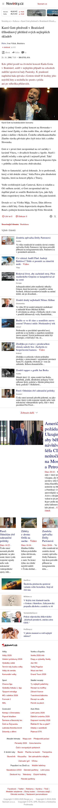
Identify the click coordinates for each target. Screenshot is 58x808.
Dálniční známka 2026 (40, 716)
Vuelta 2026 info (37, 655)
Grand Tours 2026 (38, 674)
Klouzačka (22, 756)
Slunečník (11, 756)
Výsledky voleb (8, 663)
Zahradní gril (23, 761)
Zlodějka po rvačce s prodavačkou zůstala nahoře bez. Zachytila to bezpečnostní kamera (33, 346)
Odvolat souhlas (17, 794)
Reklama (30, 789)
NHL (4, 703)
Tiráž (46, 789)
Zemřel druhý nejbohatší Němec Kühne (35, 300)
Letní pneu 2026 (38, 713)
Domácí (19, 394)
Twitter (21, 789)
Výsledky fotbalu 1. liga (12, 688)
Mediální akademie (14, 791)
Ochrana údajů (43, 791)
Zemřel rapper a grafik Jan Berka (32, 370)
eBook (7, 52)
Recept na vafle (37, 699)
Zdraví (18, 327)
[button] (29, 104)
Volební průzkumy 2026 (12, 659)
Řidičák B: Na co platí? (40, 724)
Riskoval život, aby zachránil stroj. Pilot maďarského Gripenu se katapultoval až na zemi (35, 276)
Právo (4, 43)
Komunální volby (9, 674)
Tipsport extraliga (9, 691)
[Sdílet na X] (55, 216)
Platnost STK (36, 732)
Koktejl (18, 353)
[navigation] (3, 4)
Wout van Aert (37, 670)
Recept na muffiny (38, 688)
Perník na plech (37, 703)
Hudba (18, 241)
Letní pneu (45, 770)
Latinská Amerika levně (12, 728)
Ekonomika (20, 304)
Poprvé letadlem (9, 716)
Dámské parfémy (31, 770)
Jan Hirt (34, 663)
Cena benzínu (35, 743)
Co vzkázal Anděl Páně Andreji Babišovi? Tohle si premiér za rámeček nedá (35, 261)
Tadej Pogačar (37, 667)
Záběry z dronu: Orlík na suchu (25, 536)
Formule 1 (6, 699)
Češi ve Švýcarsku (10, 724)
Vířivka (34, 761)
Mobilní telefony (38, 765)
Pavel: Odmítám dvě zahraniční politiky (35, 390)
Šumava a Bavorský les (12, 720)
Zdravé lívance (37, 691)
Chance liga (7, 684)
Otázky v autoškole (39, 728)
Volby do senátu (9, 670)
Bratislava (24, 224)
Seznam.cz (42, 4)
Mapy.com (27, 739)
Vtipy (18, 268)
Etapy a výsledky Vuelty (41, 659)
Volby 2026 (7, 655)
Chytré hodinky (39, 774)
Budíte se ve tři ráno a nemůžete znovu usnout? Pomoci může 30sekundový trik (35, 322)
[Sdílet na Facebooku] (51, 216)
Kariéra (39, 789)
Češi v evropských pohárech (28, 747)
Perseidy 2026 (21, 743)
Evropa (19, 283)
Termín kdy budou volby (12, 667)
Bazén (20, 752)
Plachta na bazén (32, 752)
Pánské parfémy (28, 779)
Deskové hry (15, 774)
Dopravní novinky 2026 (40, 720)
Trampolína (47, 752)
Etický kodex (29, 791)
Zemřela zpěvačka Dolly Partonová (33, 237)
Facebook (12, 789)
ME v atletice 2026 (10, 695)
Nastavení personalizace (36, 794)
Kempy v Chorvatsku (11, 713)
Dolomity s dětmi (9, 732)
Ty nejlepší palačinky (39, 684)
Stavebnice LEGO (14, 770)
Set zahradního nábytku (38, 756)
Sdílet (17, 52)
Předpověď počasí (41, 739)
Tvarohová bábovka (39, 695)
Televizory (27, 774)
